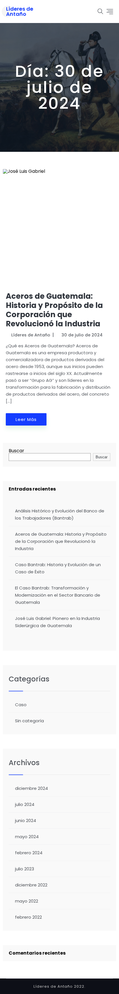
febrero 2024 (28, 853)
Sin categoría (29, 721)
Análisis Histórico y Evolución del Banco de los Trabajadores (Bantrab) (59, 514)
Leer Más (26, 419)
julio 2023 (24, 869)
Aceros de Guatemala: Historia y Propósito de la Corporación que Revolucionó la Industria (54, 310)
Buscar (16, 450)
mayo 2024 (27, 837)
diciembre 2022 (31, 885)
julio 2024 (24, 804)
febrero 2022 (28, 917)
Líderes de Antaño (19, 11)
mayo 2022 (26, 901)
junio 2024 (25, 820)
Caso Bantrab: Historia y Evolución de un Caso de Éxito (58, 568)
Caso (21, 705)
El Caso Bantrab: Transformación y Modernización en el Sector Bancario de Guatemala (57, 595)
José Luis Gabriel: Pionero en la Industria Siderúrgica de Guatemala (57, 622)
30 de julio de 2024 (82, 335)
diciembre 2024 (31, 788)
